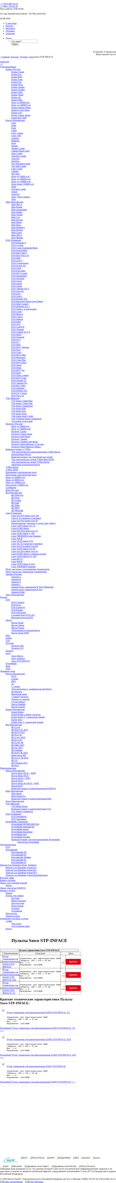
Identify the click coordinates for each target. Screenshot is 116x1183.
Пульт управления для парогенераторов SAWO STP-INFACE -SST (11, 974)
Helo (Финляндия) (14, 202)
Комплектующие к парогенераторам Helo (31, 798)
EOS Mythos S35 (19, 390)
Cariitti (9, 921)
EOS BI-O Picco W (20, 255)
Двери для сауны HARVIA (13, 888)
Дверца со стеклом (20, 699)
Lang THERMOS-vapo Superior (26, 536)
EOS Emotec (17, 610)
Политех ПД (17, 648)
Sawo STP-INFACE (20, 661)
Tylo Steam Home (19, 806)
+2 (1, 64)
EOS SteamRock (19, 816)
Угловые (15, 908)
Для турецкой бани (20, 926)
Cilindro (15, 171)
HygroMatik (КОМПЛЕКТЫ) (25, 824)
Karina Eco (16, 74)
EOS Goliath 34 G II (20, 332)
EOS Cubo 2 (17, 317)
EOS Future (16, 283)
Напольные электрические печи (21, 472)
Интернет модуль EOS (22, 617)
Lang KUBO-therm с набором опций (28, 554)
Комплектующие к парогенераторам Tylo (31, 809)
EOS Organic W (18, 380)
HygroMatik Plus (19, 834)
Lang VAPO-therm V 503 (23, 533)
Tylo (8, 640)
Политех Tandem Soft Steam (24, 441)
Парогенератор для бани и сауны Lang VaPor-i (33, 523)
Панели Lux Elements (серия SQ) (21, 872)
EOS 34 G (16, 324)
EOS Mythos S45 (19, 299)
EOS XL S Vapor (19, 393)
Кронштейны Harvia (21, 454)
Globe (14, 130)
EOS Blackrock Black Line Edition (27, 301)
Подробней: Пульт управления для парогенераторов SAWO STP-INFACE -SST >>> (38, 1056)
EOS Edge (16, 373)
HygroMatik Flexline (20, 837)
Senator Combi (18, 148)
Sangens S (16, 582)
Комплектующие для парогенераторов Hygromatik (35, 839)
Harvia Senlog (17, 625)
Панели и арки (13, 916)
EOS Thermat (17, 329)
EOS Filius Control (20, 375)
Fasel (8, 668)
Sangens (9, 651)
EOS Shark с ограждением (23, 309)
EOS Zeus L (17, 296)
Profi (13, 143)
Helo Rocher (17, 230)
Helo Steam (16, 793)
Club (13, 123)
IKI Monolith (17, 510)
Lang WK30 (17, 538)
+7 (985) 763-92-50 (9, 6)
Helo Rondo (16, 207)
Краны (9, 893)
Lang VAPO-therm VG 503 (23, 556)
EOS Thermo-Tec (19, 383)
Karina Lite (16, 82)
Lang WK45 (17, 561)
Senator (14, 146)
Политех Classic (19, 431)
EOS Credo (16, 311)
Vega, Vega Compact (20, 197)
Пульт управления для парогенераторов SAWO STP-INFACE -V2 (11, 988)
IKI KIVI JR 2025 (19, 753)
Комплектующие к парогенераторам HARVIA (33, 788)
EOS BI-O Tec (18, 370)
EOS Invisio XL (18, 266)
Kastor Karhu (17, 712)
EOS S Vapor (17, 245)
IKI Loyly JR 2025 (19, 758)
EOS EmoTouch (18, 612)
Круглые (15, 898)
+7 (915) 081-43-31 (9, 4)
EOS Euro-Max (18, 271)
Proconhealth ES (18, 862)
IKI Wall (15, 503)
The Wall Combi (18, 166)
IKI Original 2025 (19, 763)
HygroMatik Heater (20, 829)
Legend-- (15, 138)
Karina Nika (16, 100)
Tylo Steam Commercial (22, 811)
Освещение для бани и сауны (14, 918)
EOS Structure (17, 278)
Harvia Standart (18, 704)
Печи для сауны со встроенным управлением (27, 569)
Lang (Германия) (14, 513)
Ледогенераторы (8, 844)
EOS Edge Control (19, 304)
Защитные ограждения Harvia (25, 464)
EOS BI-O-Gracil (19, 273)
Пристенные (17, 906)
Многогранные (18, 901)
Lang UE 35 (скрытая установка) (27, 543)
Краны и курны (7, 890)
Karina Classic (17, 72)
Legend (14, 679)
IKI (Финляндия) (14, 492)
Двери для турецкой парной (13, 883)
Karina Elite (16, 77)
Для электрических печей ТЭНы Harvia (30, 462)
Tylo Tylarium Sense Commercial (26, 419)
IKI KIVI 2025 (18, 732)
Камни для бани (8, 880)
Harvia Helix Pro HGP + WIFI (25, 783)
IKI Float (15, 498)
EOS (8, 600)
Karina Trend (17, 95)
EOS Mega (16, 334)
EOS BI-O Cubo (18, 378)
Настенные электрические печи (21, 475)
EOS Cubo (16, 352)
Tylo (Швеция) (13, 398)
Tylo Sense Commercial (22, 406)
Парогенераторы (8, 768)
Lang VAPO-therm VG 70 (23, 526)
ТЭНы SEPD (12, 470)
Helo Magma (17, 237)
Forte (13, 128)
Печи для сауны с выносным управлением (26, 572)
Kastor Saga (16, 719)
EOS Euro (16, 350)
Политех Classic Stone (21, 434)
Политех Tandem (19, 439)
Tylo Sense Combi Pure (22, 401)
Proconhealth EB (19, 852)
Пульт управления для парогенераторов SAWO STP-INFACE (11, 961)
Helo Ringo (16, 222)
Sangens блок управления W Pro (26, 589)
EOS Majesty (17, 319)
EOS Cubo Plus (18, 360)
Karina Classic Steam (20, 115)
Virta (13, 199)
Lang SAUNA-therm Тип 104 (25, 515)
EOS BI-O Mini (18, 355)
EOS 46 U (16, 339)
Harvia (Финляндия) (15, 120)
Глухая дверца (18, 702)
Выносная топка (19, 694)
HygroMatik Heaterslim (22, 832)
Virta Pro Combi (18, 156)
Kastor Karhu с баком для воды (26, 714)
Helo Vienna (17, 215)
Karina (9, 638)
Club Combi (16, 169)
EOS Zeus (16, 294)
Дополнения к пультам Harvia (25, 630)
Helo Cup (15, 217)
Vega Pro (15, 194)
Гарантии (4, 61)
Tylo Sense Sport (19, 413)
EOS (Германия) (13, 240)
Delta (13, 125)
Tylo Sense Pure (18, 411)
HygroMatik (11, 663)
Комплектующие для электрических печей (31, 457)
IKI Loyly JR (17, 742)
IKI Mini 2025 (17, 745)
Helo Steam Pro (18, 796)
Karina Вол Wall (18, 118)
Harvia (9, 620)
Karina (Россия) (13, 69)
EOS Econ (16, 605)
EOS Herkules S (18, 243)
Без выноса (16, 691)
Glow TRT (16, 135)
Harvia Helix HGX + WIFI (23, 773)
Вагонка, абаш (7, 878)
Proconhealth (11, 850)
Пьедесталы (11, 913)
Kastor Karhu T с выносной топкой (28, 717)
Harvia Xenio (17, 623)
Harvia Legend (18, 707)
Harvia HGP (17, 786)
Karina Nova (17, 84)
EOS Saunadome (19, 276)
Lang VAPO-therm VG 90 (23, 549)
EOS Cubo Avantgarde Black (24, 248)
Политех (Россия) (14, 424)
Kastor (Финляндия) (15, 709)
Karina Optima (18, 87)
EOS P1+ (15, 342)
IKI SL (14, 760)
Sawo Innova (17, 656)
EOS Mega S (17, 314)
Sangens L (16, 584)
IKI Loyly (15, 727)
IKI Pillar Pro (17, 495)
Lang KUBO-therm (20, 528)
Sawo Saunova (18, 658)
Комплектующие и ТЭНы (18, 449)
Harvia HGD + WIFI (20, 778)
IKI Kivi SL (16, 735)
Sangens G (16, 577)
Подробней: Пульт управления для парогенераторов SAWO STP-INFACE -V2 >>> (37, 1029)
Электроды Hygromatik (28, 842)
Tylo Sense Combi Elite (22, 403)
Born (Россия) (12, 490)
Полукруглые (17, 903)
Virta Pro (15, 158)
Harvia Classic (17, 628)
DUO (13, 676)
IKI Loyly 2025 (18, 737)
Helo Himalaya (18, 227)
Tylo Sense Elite (18, 408)
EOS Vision (16, 286)
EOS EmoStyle (18, 607)
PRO (13, 681)
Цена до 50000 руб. (20, 102)
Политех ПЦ (17, 645)
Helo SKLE (16, 235)
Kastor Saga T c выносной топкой (27, 722)
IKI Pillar (15, 505)
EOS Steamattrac (19, 819)
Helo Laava (16, 232)
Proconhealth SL (18, 860)
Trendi (14, 192)
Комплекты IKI (18, 755)
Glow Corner (17, 133)
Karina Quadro (18, 90)
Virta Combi (16, 153)
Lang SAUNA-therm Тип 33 (24, 531)
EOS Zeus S (16, 260)
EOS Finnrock (17, 337)
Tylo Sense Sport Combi (22, 416)
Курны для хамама (14, 895)
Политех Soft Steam (20, 436)
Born (8, 666)
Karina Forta (17, 79)
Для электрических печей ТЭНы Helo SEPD (32, 459)
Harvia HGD (17, 781)
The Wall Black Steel (20, 164)
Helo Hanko (16, 212)
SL (12, 684)
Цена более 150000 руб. (22, 184)
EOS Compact (17, 602)
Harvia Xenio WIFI (20, 633)
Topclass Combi (18, 189)
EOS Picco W (17, 396)
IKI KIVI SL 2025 (19, 730)
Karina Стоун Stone (20, 110)
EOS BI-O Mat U (19, 253)
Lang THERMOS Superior (23, 566)
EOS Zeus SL (17, 291)
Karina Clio (16, 112)
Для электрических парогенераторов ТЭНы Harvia (35, 452)
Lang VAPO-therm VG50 (23, 564)
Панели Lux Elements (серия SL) (21, 870)
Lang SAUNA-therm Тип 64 (24, 521)
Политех (10, 643)
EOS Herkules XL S (20, 306)
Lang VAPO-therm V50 (22, 541)
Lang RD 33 (17, 559)
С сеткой (15, 686)
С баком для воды (19, 696)
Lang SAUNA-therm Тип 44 (24, 551)
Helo (8, 635)
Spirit (13, 186)
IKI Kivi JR (16, 740)
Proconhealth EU (19, 855)
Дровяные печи (7, 671)
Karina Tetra (16, 92)
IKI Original (16, 750)
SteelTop (15, 161)
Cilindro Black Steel (20, 151)
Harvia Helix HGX (20, 776)
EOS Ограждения (19, 263)
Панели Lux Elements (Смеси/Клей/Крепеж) (27, 875)
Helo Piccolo (17, 220)
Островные (16, 911)
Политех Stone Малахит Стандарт (27, 444)
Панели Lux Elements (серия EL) (21, 867)
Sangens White (18, 592)
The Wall (15, 174)
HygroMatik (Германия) (17, 821)
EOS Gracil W (17, 327)
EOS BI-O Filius (18, 362)
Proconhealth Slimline (21, 857)
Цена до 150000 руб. (21, 181)
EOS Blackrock (18, 357)
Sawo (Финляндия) (15, 594)
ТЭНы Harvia (12, 467)
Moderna (15, 141)
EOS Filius (16, 368)
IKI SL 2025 (17, 747)
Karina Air (16, 97)
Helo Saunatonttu (19, 209)
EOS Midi (16, 258)
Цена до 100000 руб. (21, 105)
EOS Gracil (16, 281)
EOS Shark (16, 365)
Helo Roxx (16, 225)
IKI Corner (16, 500)
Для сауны (16, 923)
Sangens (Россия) (14, 574)
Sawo (8, 653)
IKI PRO (15, 508)
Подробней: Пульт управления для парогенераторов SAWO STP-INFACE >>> (37, 1082)
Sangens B (16, 579)
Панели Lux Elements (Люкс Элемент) (18, 865)
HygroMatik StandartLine (22, 827)
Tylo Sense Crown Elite (22, 421)
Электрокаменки (8, 67)
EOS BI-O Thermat (20, 347)
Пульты (3, 597)
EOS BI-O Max (18, 385)
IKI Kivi (15, 765)
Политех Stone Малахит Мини (26, 447)
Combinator (11, 487)
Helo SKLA (16, 204)
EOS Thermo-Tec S (20, 288)
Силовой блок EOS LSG (23, 615)
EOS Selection (17, 388)
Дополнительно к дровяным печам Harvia (31, 689)
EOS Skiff (16, 322)
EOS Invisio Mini (19, 250)
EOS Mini (16, 345)
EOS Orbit (16, 268)
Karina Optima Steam (21, 107)
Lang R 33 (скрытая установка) (26, 518)
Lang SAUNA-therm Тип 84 (24, 546)
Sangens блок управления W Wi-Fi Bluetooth (32, 587)
